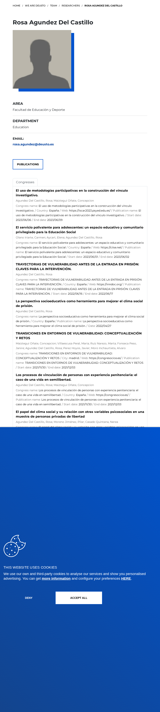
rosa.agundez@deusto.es (33, 144)
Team (53, 5)
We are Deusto (35, 5)
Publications (28, 164)
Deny (28, 597)
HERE (126, 578)
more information (56, 578)
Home (16, 5)
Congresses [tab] (25, 182)
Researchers (71, 5)
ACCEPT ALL (78, 597)
